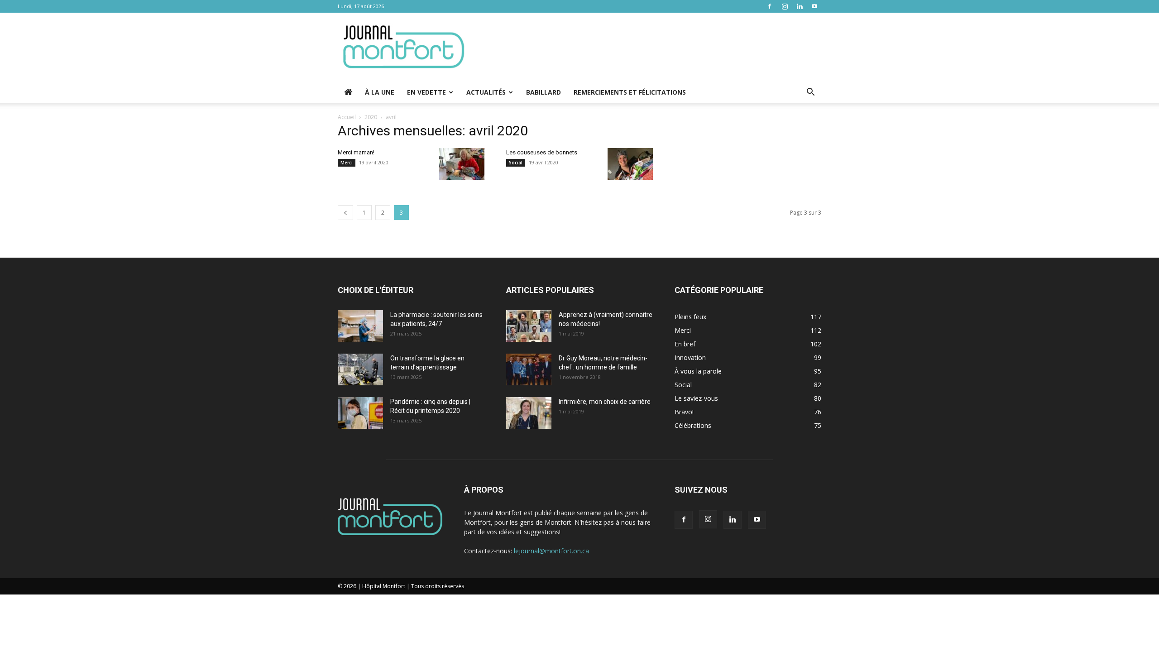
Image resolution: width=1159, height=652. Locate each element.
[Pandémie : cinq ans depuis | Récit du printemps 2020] (360, 413)
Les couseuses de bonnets (541, 152)
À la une (379, 92)
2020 (370, 117)
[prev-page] (345, 212)
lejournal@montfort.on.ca (551, 551)
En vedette (426, 92)
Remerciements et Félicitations (630, 92)
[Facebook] (769, 6)
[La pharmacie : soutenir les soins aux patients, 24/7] (360, 326)
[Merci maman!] (461, 164)
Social (515, 162)
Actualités (486, 92)
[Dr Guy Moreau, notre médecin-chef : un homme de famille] (528, 369)
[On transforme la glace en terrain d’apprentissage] (360, 369)
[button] (810, 93)
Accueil (347, 117)
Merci (346, 162)
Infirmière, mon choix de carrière (605, 401)
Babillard (543, 92)
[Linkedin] (799, 6)
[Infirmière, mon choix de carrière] (528, 413)
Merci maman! (356, 152)
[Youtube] (814, 6)
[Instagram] (784, 6)
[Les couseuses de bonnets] (630, 164)
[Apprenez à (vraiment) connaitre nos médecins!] (528, 326)
